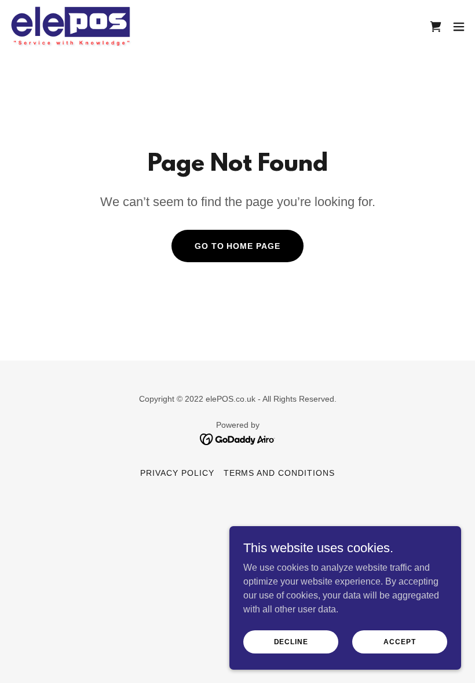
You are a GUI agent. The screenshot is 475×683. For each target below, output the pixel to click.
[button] (458, 26)
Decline (291, 641)
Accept (399, 641)
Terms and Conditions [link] (279, 473)
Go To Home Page (238, 246)
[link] (70, 26)
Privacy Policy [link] (177, 473)
